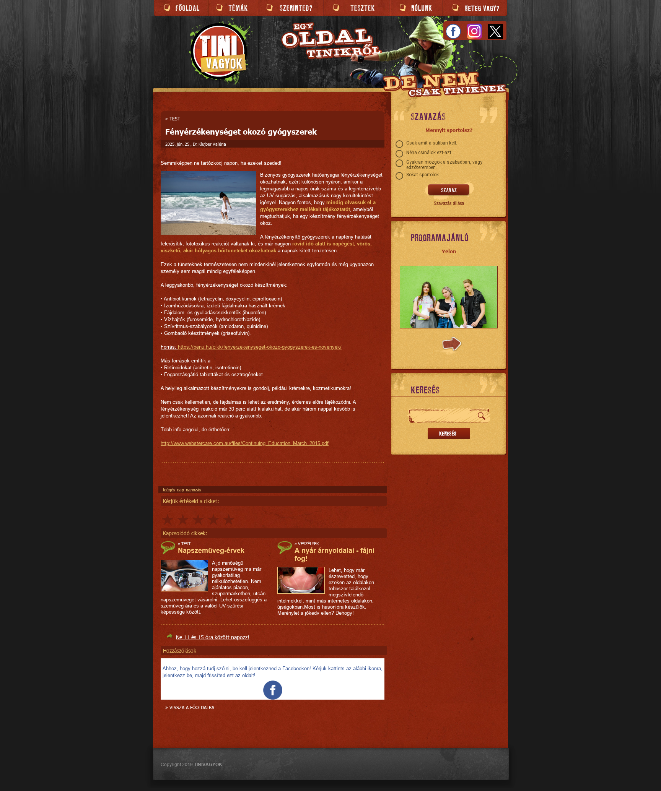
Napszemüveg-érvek (211, 550)
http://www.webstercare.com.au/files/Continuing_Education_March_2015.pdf (245, 443)
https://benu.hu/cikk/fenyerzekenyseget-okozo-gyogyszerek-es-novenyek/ (260, 347)
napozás (193, 489)
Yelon (449, 251)
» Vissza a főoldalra (189, 707)
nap (180, 489)
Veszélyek (308, 543)
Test (174, 118)
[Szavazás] (449, 190)
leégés (169, 489)
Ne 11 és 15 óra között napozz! (212, 637)
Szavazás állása (449, 203)
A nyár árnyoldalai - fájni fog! (334, 554)
